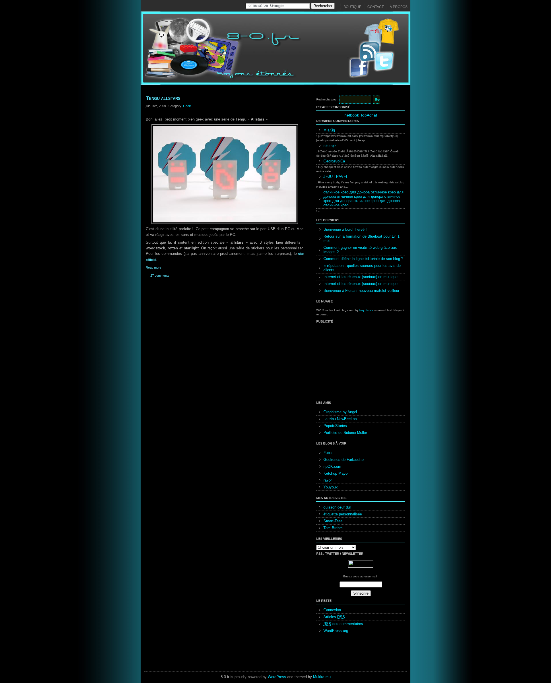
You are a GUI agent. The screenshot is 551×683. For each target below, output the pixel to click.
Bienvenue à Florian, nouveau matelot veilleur (361, 290)
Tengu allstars (163, 98)
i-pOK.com (332, 466)
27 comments (159, 275)
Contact (375, 7)
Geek (187, 106)
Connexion (332, 610)
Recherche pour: (327, 99)
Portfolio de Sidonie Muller (345, 432)
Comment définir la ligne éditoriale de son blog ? (363, 259)
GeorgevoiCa (334, 161)
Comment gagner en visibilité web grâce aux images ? (360, 249)
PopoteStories (335, 426)
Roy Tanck (366, 310)
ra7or (327, 480)
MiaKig (329, 130)
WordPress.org (335, 630)
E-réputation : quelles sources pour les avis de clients (362, 267)
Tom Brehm (333, 528)
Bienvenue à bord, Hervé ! (345, 229)
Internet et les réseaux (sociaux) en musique (360, 277)
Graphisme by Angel (340, 412)
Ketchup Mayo (335, 473)
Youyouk (330, 487)
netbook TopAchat (360, 115)
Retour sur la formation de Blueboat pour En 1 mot (361, 238)
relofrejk (330, 145)
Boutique (352, 7)
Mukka (318, 677)
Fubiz (328, 453)
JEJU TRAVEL (335, 176)
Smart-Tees (333, 521)
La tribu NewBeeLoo (340, 419)
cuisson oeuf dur (337, 507)
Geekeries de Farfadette (343, 459)
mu (328, 677)
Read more (153, 267)
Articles (334, 617)
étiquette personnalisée (342, 514)
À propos (399, 7)
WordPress (277, 677)
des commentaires (343, 624)
